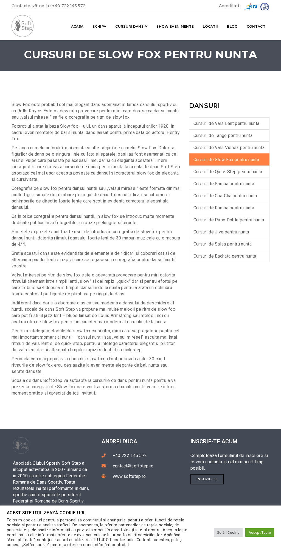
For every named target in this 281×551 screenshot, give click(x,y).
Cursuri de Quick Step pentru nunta (227, 171)
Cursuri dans (129, 26)
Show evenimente (175, 26)
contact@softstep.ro (133, 466)
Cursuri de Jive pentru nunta (221, 232)
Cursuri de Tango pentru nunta (222, 135)
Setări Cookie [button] (228, 532)
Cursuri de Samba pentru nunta (223, 183)
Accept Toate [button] (260, 532)
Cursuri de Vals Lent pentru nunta (226, 123)
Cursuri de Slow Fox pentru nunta (226, 159)
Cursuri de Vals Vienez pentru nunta (229, 147)
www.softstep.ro (129, 476)
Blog (232, 26)
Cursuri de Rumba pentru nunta (223, 207)
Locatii (210, 26)
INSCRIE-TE (207, 479)
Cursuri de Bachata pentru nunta (224, 256)
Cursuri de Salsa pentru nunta (222, 244)
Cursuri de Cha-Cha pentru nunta (225, 195)
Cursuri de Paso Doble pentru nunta (228, 219)
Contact (256, 26)
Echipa (99, 26)
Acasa (77, 26)
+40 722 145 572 (68, 5)
